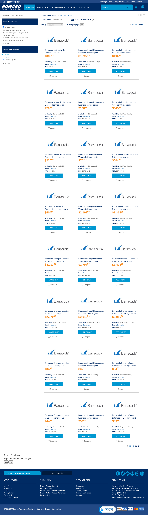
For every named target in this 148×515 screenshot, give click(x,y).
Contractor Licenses (11, 497)
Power (110, 2)
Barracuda (53, 64)
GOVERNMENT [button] (57, 7)
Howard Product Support (49, 486)
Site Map (79, 495)
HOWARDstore (130, 2)
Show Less (6, 63)
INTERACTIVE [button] (84, 7)
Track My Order (81, 491)
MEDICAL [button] (71, 7)
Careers (6, 491)
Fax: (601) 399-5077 (119, 495)
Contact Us (80, 486)
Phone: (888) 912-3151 (120, 493)
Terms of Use (8, 495)
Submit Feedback (46, 488)
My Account (80, 488)
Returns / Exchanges (83, 493)
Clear (7, 57)
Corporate (140, 2)
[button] (136, 8)
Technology (103, 2)
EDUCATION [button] (42, 7)
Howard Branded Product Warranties (53, 491)
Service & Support (65, 15)
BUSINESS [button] (30, 7)
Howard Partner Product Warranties (53, 493)
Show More (6, 43)
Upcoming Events (46, 495)
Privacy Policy (9, 493)
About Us (7, 486)
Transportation (119, 2)
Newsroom (8, 488)
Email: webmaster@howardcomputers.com (128, 497)
